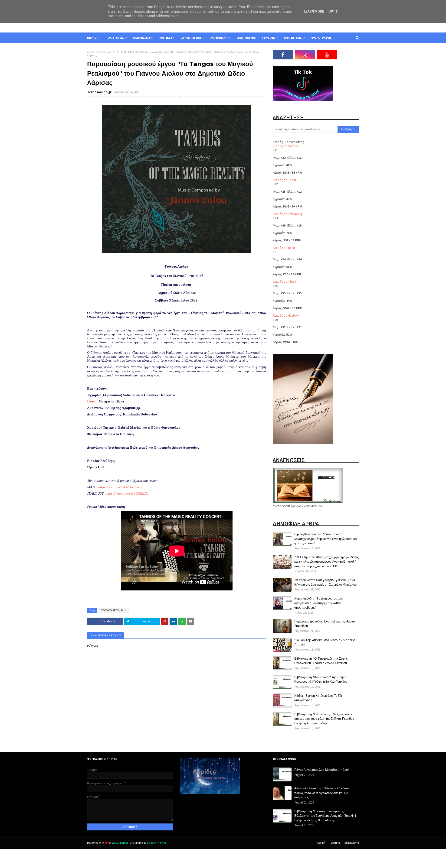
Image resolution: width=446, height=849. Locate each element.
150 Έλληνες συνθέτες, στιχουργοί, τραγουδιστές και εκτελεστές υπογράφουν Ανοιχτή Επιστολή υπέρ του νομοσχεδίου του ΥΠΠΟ (326, 561)
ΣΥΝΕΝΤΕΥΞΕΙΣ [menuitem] (191, 38)
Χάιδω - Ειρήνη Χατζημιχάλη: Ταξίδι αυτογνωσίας (318, 698)
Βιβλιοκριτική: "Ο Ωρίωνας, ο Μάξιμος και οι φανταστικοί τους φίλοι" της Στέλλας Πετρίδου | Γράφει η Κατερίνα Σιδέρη (324, 718)
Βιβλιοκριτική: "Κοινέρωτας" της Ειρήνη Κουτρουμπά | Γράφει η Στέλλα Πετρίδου (320, 679)
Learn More (314, 11)
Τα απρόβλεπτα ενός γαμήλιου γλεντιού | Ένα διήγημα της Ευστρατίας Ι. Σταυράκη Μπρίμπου (325, 582)
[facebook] (283, 54)
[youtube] (327, 54)
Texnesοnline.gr (99, 92)
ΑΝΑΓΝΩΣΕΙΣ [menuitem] (293, 38)
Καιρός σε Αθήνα (284, 281)
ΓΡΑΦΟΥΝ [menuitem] (268, 38)
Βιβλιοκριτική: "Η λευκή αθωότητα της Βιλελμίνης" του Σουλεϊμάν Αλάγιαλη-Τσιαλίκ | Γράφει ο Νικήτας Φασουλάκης (325, 815)
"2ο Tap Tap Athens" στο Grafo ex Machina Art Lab (325, 642)
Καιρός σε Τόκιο (284, 248)
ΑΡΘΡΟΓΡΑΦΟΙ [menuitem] (321, 38)
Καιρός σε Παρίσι (285, 180)
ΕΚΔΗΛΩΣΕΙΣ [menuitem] (142, 38)
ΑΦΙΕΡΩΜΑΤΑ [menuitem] (219, 38)
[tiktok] (349, 54)
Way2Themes (120, 842)
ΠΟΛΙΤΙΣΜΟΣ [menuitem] (114, 38)
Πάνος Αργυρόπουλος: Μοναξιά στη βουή (321, 769)
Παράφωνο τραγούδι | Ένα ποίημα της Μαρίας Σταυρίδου (324, 623)
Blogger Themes (156, 842)
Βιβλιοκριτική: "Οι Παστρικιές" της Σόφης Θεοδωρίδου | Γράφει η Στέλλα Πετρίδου (321, 661)
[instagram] (305, 54)
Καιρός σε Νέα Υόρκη (287, 214)
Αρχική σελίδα (95, 52)
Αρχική (321, 842)
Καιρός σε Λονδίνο (286, 146)
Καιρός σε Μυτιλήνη (286, 315)
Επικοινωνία (351, 842)
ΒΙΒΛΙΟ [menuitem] (92, 38)
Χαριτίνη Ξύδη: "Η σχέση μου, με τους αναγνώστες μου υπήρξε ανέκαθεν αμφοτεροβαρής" (318, 602)
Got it (333, 11)
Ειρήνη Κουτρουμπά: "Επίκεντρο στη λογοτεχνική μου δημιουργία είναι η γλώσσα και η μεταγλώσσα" (325, 538)
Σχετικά (335, 842)
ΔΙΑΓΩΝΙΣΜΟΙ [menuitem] (246, 38)
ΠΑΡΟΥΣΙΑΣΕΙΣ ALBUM (119, 52)
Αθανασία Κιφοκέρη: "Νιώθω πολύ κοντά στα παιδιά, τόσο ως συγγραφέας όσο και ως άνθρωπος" (324, 792)
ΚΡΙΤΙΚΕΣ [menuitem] (165, 38)
